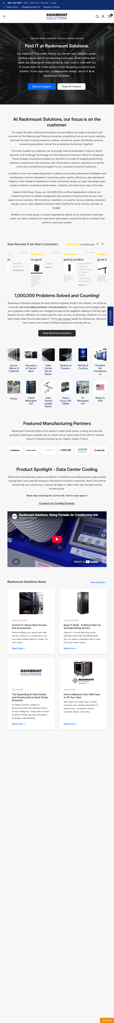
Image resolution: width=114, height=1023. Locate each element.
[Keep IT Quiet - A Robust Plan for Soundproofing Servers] (83, 603)
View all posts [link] (97, 582)
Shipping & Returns (31, 7)
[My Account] (103, 16)
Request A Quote (51, 7)
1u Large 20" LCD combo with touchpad (66, 259)
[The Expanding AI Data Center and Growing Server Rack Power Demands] (31, 672)
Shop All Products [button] (71, 86)
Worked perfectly (19, 259)
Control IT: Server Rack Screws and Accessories (29, 626)
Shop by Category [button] (41, 86)
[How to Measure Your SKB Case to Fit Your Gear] (83, 672)
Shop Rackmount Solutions (57, 333)
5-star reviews (63, 318)
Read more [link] (17, 648)
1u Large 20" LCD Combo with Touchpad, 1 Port (46, 278)
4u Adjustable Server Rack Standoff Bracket (13, 278)
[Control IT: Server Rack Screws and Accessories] (31, 603)
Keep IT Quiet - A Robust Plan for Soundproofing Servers (82, 626)
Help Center (12, 7)
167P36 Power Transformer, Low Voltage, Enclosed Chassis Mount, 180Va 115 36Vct (78, 280)
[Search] (97, 16)
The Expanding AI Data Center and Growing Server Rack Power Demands (30, 697)
